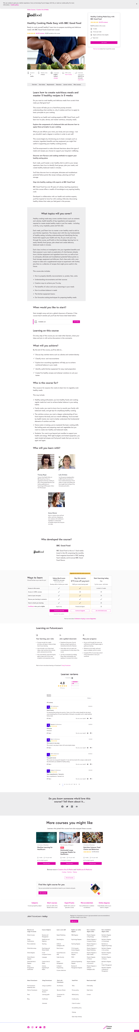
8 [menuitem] (74, 784)
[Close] (136, 3)
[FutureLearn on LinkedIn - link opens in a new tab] (44, 1027)
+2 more (56, 78)
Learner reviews (67, 84)
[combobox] (84, 698)
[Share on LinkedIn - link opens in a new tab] (72, 806)
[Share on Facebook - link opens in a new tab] (62, 806)
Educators (58, 84)
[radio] (75, 682)
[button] (80, 610)
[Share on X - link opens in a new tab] (67, 806)
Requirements (50, 84)
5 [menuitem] (69, 784)
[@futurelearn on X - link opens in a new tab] (36, 1027)
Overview (34, 84)
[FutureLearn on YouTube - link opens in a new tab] (40, 1027)
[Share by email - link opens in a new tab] (76, 806)
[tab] (49, 695)
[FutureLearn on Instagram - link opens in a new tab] (32, 1027)
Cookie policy (15, 5)
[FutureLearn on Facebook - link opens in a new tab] (28, 1027)
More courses (77, 84)
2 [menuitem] (64, 784)
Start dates (42, 84)
